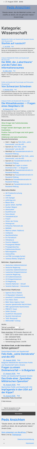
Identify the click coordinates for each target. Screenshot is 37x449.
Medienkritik (5, 39)
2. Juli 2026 (6, 46)
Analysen (4, 58)
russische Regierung (12, 274)
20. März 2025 (7, 71)
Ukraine (31, 39)
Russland (26, 39)
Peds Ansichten (18, 7)
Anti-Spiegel (10, 198)
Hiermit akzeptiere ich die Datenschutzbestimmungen (10, 409)
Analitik (8, 195)
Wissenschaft (8, 41)
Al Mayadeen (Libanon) (14, 295)
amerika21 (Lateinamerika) (15, 297)
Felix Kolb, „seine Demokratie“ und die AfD (18, 355)
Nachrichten (23, 363)
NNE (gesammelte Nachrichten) (17, 307)
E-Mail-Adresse (6, 401)
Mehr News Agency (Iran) (14, 302)
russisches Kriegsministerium (16, 272)
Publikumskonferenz (13, 249)
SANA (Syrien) (10, 311)
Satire (16, 365)
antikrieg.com (10, 200)
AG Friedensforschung (13, 193)
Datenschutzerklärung (26, 439)
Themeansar (16, 435)
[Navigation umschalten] (32, 22)
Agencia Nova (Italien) (13, 293)
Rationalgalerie (10, 252)
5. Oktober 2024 (8, 89)
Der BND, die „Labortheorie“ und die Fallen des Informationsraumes (17, 65)
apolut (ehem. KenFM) (13, 205)
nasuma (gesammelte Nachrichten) (18, 304)
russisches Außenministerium (16, 270)
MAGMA (8, 228)
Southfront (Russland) (13, 314)
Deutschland (6, 351)
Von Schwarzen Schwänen (16, 86)
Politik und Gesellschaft (16, 39)
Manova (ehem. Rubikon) (14, 230)
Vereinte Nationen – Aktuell (15, 284)
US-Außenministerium (13, 277)
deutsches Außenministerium (16, 265)
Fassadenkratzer (11, 216)
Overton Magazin (11, 242)
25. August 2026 (9, 360)
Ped (12, 46)
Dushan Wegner (11, 207)
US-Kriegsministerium (13, 279)
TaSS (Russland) (11, 318)
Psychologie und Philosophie (24, 82)
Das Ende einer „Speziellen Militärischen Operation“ (16, 380)
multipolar (9, 233)
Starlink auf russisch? (13, 43)
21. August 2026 (9, 374)
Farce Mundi (10, 214)
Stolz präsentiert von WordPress (13, 432)
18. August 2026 (9, 385)
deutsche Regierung (12, 267)
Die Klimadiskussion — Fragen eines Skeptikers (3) (18, 104)
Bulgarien (5, 363)
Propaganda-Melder (12, 245)
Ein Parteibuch (10, 237)
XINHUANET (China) (13, 321)
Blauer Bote (9, 202)
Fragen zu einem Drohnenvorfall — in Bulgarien (18, 369)
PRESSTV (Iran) (11, 309)
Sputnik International (13, 316)
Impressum (30, 443)
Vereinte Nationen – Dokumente (17, 286)
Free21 (7, 219)
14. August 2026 (9, 396)
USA (2, 41)
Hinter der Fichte (11, 221)
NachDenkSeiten (11, 235)
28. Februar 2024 (8, 109)
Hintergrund (9, 223)
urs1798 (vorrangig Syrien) (15, 256)
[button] (27, 23)
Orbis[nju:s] (9, 240)
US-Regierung (10, 281)
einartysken (9, 209)
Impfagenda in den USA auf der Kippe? (16, 391)
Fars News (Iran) (11, 300)
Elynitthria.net (10, 212)
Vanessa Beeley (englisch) (15, 259)
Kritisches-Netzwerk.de (14, 226)
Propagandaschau (12, 247)
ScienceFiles (10, 254)
